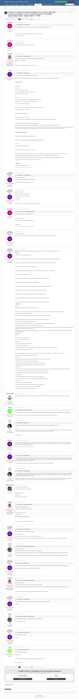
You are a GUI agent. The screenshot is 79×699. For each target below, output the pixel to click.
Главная (7, 4)
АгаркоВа (9, 53)
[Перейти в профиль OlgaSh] (9, 411)
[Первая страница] (5, 19)
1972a (9, 70)
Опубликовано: (20, 22)
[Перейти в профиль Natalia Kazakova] (9, 488)
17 (23, 19)
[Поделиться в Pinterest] (10, 689)
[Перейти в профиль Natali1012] (9, 444)
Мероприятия (29, 4)
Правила (19, 6)
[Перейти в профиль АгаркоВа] (9, 57)
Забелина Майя (10, 393)
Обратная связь (39, 695)
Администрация (25, 6)
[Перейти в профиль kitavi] (9, 426)
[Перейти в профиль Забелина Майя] (9, 397)
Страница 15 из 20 (38, 19)
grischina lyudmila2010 (10, 173)
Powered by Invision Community (39, 697)
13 (15, 19)
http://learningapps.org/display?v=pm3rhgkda (27, 136)
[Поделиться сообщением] (73, 22)
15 (19, 19)
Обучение (22, 4)
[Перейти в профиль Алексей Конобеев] (5, 12)
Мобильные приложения (47, 4)
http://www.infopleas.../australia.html (21, 113)
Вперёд (31, 19)
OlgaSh (9, 407)
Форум (5, 6)
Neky (10, 647)
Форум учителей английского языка (16, 2)
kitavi (9, 420)
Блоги (10, 6)
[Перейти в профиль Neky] (9, 650)
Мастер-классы (26, 17)
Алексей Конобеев (14, 17)
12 (13, 19)
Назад (7, 19)
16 (21, 19)
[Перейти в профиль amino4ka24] (9, 26)
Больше (56, 4)
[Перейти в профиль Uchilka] (9, 549)
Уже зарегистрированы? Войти (61, 1)
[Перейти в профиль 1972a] (9, 74)
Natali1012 (9, 440)
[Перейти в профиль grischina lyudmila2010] (9, 179)
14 (17, 19)
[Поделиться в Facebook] (6, 689)
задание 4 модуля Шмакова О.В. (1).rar (22, 165)
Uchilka (9, 544)
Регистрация (71, 1)
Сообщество (38, 4)
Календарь (14, 6)
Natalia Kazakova (10, 485)
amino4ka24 (10, 22)
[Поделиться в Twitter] (5, 689)
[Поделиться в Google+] (8, 689)
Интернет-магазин (14, 4)
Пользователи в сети (33, 6)
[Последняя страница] (34, 19)
